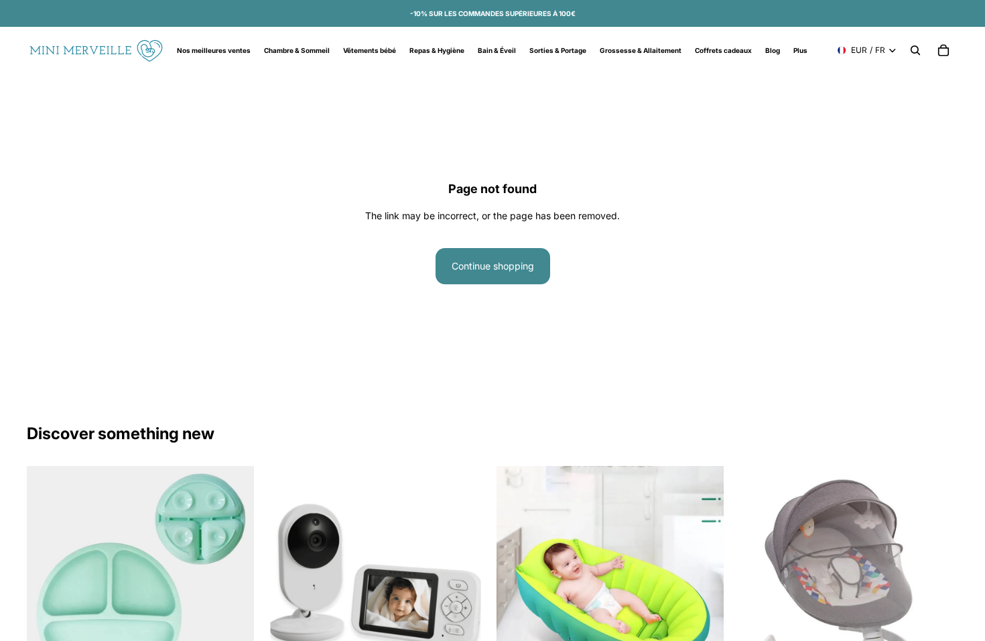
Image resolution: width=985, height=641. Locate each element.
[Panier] (943, 50)
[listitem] (800, 50)
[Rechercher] (915, 50)
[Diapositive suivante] (468, 579)
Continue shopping (493, 266)
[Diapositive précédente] (282, 579)
